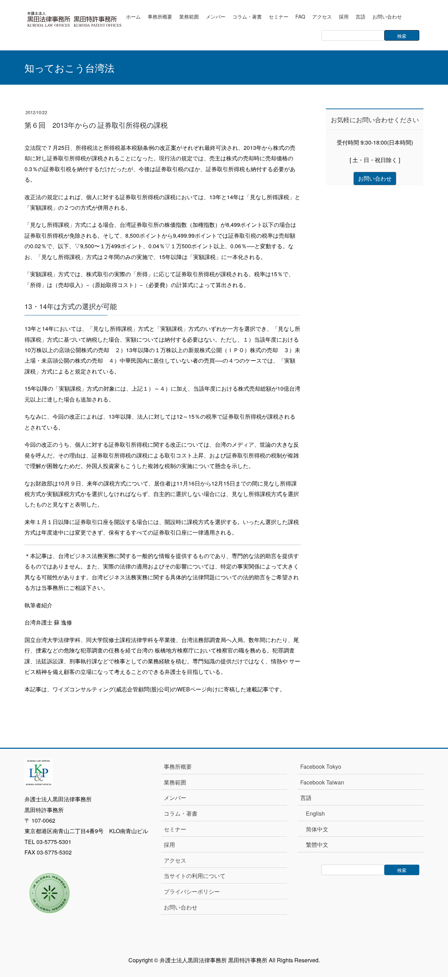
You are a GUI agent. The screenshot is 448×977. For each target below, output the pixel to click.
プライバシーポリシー (192, 891)
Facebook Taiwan (322, 782)
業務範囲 (175, 782)
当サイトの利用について (194, 876)
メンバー (175, 798)
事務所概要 (178, 766)
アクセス (175, 860)
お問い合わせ (180, 907)
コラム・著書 (180, 813)
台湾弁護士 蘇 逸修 (48, 622)
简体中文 (317, 829)
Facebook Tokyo (323, 766)
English (315, 813)
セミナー (175, 829)
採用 (169, 844)
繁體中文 (317, 844)
